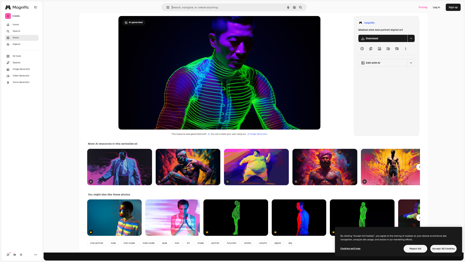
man (177, 243)
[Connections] (8, 255)
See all (133, 143)
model (200, 243)
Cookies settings (350, 248)
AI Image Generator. (257, 134)
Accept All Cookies (443, 248)
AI (209, 134)
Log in (436, 7)
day (290, 243)
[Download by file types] (411, 38)
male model (149, 243)
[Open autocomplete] (166, 7)
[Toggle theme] (21, 255)
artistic (247, 243)
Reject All (415, 248)
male (113, 243)
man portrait (96, 243)
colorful (263, 243)
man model (129, 243)
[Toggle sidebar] (36, 7)
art (188, 243)
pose (164, 243)
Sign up (453, 7)
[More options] (405, 48)
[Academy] (14, 255)
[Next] (419, 167)
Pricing (423, 7)
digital (277, 243)
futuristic (231, 243)
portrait (215, 243)
